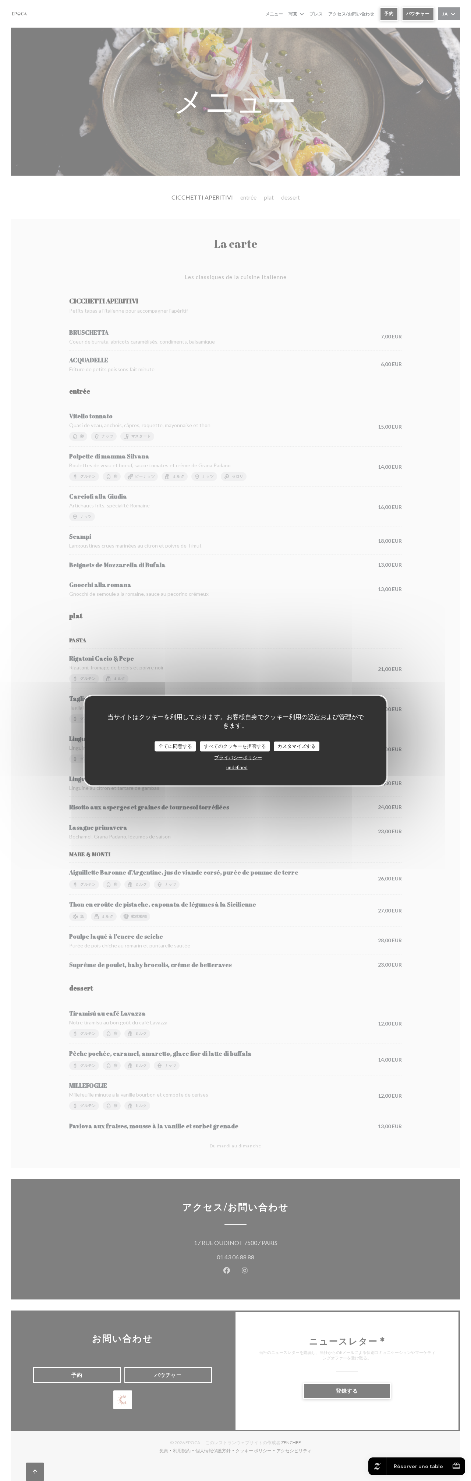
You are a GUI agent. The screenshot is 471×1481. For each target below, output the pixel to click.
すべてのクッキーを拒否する (235, 746)
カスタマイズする (296, 746)
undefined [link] (237, 767)
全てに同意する (175, 746)
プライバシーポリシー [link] (238, 757)
